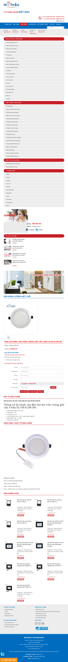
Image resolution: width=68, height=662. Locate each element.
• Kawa (7, 196)
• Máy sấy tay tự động (10, 48)
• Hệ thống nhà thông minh (12, 118)
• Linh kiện (8, 70)
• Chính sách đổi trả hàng (41, 615)
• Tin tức (6, 611)
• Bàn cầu (7, 95)
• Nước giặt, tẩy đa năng (11, 167)
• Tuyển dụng (7, 613)
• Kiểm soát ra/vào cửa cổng (12, 115)
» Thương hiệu (10, 171)
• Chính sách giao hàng (40, 613)
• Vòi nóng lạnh (9, 86)
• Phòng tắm (8, 55)
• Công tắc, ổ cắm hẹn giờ (11, 128)
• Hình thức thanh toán (9, 626)
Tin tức (52, 24)
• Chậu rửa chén (9, 77)
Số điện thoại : (14, 371)
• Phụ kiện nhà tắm (10, 73)
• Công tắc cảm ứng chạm (11, 122)
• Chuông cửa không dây (11, 131)
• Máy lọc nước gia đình (11, 147)
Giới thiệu (16, 24)
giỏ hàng (61, 21)
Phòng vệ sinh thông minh (13, 39)
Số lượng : (15, 379)
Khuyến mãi (32, 24)
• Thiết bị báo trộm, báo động (12, 140)
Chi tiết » (14, 243)
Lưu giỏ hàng (32, 391)
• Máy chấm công (9, 150)
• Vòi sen (7, 83)
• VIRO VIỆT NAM (9, 190)
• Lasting (7, 180)
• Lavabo (7, 98)
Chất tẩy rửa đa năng (12, 160)
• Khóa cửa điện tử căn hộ (11, 153)
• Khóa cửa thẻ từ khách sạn (12, 143)
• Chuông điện (9, 106)
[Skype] (43, 623)
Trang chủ (8, 24)
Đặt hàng (20, 515)
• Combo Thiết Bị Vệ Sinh (11, 67)
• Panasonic (8, 199)
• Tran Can (8, 183)
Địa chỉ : (16, 375)
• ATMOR (7, 187)
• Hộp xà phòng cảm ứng (11, 45)
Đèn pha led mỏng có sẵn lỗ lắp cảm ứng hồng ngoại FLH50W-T (55, 523)
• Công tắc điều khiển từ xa (12, 156)
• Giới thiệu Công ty (8, 609)
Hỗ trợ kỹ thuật (42, 24)
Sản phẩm (24, 24)
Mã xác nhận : (14, 387)
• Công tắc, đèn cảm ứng (11, 125)
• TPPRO (7, 174)
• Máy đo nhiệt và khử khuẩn (12, 109)
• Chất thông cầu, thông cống (12, 163)
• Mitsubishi (8, 193)
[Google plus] (39, 623)
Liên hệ (58, 24)
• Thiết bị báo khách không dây (13, 137)
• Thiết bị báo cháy (10, 134)
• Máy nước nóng (9, 58)
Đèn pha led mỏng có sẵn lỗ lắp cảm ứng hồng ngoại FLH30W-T (25, 544)
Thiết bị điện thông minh (13, 102)
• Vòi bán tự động (9, 89)
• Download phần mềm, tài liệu (11, 624)
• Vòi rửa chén (9, 80)
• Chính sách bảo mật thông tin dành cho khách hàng (47, 611)
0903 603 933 (9, 660)
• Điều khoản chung (39, 609)
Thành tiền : (15, 383)
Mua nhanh (24, 391)
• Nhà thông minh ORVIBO (11, 112)
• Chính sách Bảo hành (40, 617)
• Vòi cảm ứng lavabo (10, 52)
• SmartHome (8, 202)
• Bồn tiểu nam (9, 92)
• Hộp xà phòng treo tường (12, 64)
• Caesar (7, 177)
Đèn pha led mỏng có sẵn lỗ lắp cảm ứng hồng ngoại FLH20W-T (55, 544)
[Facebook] (36, 623)
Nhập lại (40, 391)
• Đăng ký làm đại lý (8, 615)
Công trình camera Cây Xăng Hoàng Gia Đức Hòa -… (19, 262)
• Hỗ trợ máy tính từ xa (9, 622)
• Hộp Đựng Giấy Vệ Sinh (11, 61)
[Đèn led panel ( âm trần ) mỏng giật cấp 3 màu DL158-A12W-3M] (9, 337)
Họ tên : (16, 367)
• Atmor (7, 205)
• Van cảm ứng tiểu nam (11, 42)
